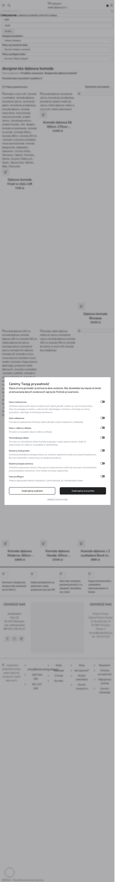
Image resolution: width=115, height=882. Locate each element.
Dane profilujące (16, 476)
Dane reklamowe (16, 418)
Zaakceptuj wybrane (32, 490)
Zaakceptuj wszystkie (83, 490)
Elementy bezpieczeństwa (21, 463)
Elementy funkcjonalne (19, 450)
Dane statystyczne (18, 402)
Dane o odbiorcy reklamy (20, 428)
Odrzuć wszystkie (57, 499)
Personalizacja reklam (19, 437)
